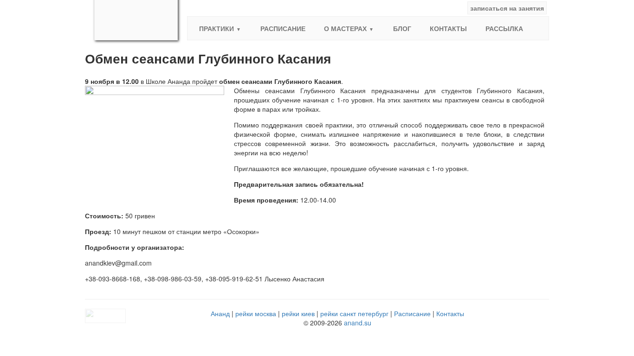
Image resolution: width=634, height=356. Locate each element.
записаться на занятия (507, 8)
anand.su (357, 322)
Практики (216, 28)
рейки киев (298, 313)
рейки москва (255, 313)
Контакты (448, 28)
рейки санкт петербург (354, 313)
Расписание (282, 28)
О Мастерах (345, 28)
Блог (402, 28)
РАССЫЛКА (504, 28)
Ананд (220, 313)
